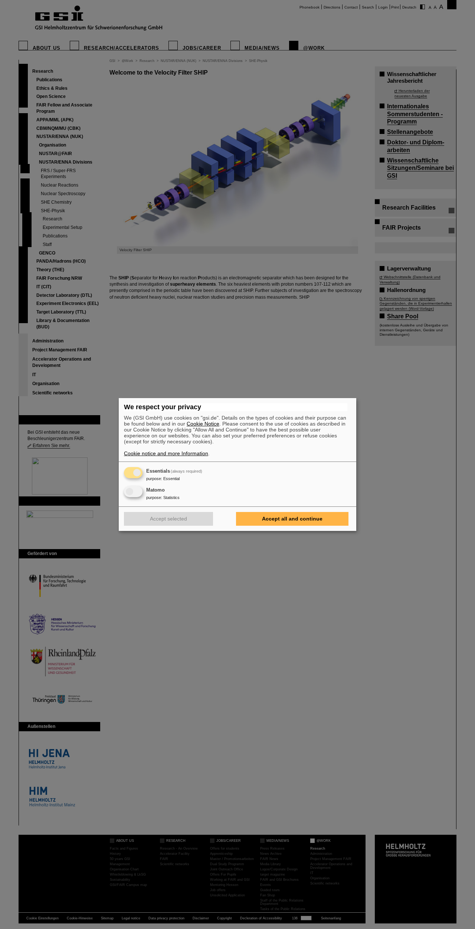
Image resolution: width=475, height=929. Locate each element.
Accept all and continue (292, 519)
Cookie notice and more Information (166, 453)
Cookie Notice (203, 424)
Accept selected (168, 519)
